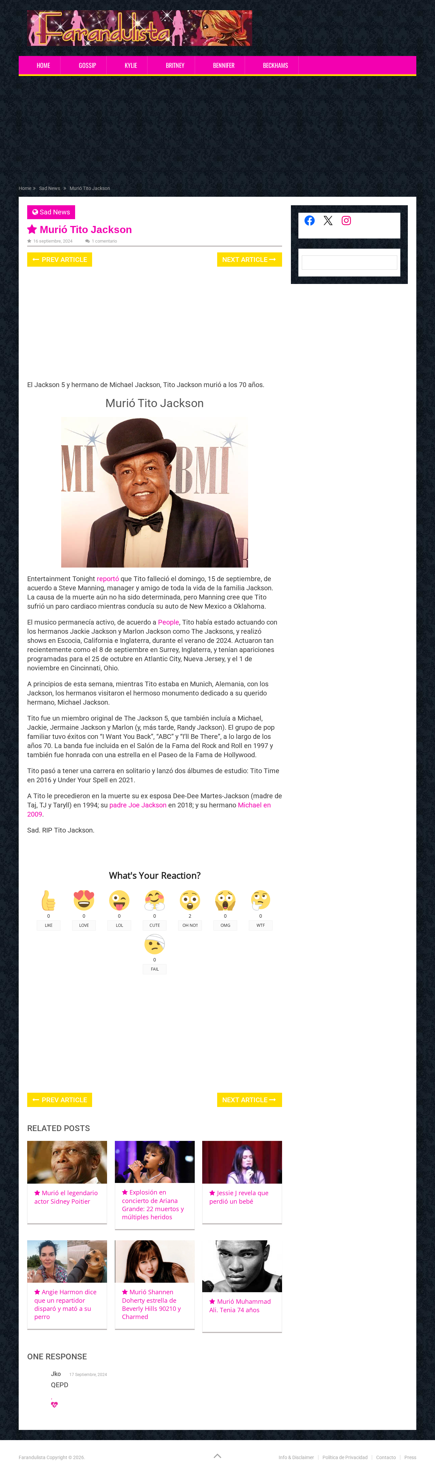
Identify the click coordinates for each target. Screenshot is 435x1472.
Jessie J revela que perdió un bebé (238, 1197)
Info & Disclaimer (296, 1457)
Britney (175, 65)
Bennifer (223, 65)
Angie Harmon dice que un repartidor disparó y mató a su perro (65, 1304)
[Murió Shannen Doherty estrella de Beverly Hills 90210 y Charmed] (155, 1261)
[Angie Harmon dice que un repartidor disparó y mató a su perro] (67, 1261)
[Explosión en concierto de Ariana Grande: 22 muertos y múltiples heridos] (155, 1162)
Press (410, 1457)
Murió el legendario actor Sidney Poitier (66, 1197)
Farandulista (32, 1457)
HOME (43, 65)
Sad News (55, 212)
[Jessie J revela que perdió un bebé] (242, 1162)
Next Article (245, 259)
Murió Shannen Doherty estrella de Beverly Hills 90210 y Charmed (151, 1304)
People (168, 622)
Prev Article (63, 259)
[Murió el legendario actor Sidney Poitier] (67, 1162)
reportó (108, 579)
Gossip (87, 65)
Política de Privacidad (345, 1457)
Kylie (131, 65)
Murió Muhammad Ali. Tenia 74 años (240, 1305)
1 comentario (104, 241)
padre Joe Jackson (138, 805)
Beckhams (275, 65)
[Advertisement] (217, 131)
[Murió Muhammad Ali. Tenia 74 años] (242, 1266)
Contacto (386, 1457)
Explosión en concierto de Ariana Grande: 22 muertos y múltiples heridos (153, 1204)
